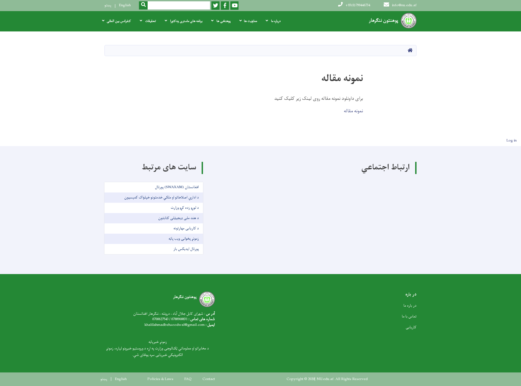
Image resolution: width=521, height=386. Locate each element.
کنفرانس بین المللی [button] (119, 21)
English (125, 5)
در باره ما (410, 305)
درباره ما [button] (275, 21)
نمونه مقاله (353, 111)
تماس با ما (409, 316)
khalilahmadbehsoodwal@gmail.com (174, 324)
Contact (208, 379)
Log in (511, 140)
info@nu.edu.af (404, 5)
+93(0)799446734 (357, 5)
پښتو (107, 5)
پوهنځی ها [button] (223, 21)
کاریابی (411, 327)
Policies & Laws (160, 379)
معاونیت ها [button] (250, 21)
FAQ (188, 379)
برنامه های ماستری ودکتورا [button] (185, 21)
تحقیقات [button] (150, 21)
